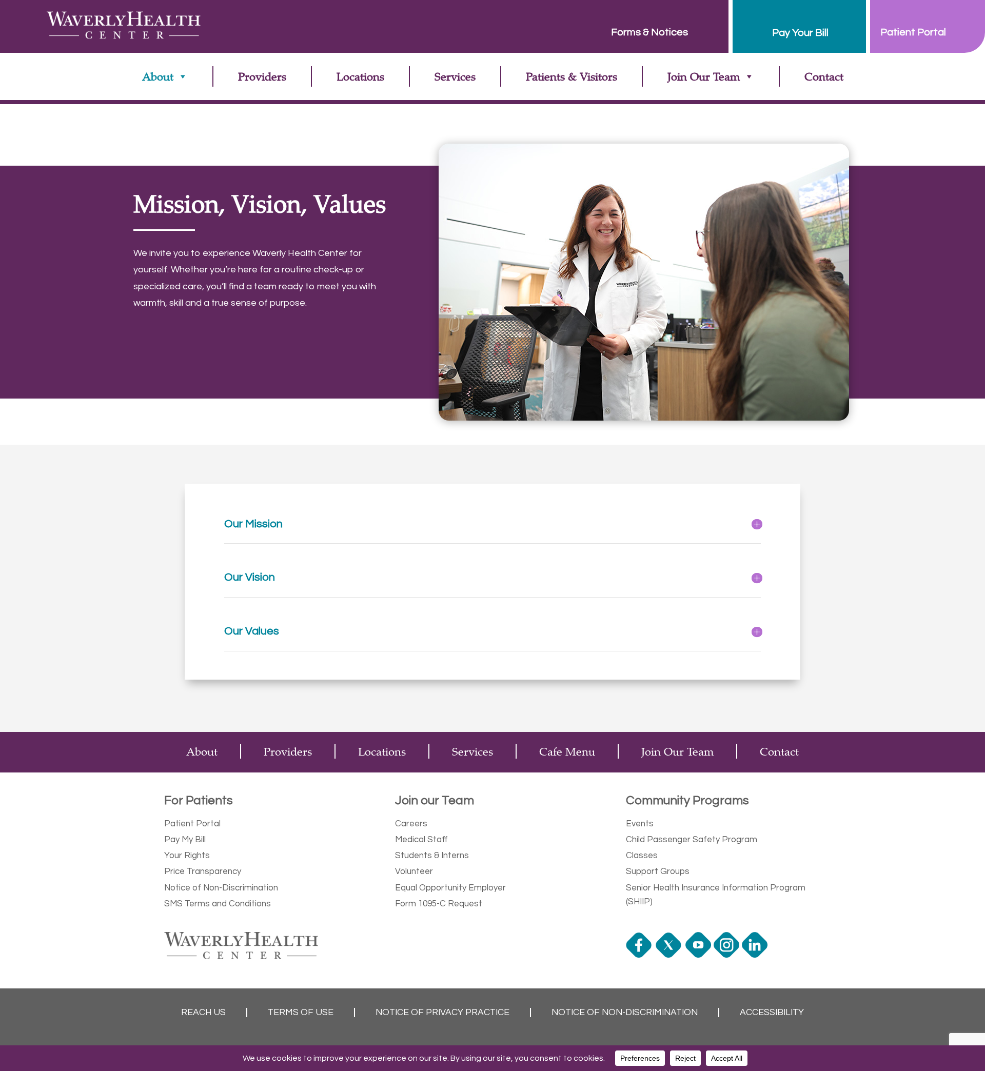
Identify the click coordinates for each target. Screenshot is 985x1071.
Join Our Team (703, 76)
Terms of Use (300, 1012)
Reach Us (203, 1012)
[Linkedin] (756, 955)
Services (455, 76)
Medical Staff (421, 839)
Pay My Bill (185, 839)
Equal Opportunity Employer (450, 888)
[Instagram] (728, 955)
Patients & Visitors (571, 76)
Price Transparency (202, 871)
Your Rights (187, 855)
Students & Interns (432, 855)
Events (640, 823)
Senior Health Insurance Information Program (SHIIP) (715, 894)
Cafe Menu (567, 751)
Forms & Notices (649, 32)
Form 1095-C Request (438, 903)
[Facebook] (640, 955)
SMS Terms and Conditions (217, 903)
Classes (642, 855)
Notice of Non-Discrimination (221, 888)
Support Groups (658, 871)
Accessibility (772, 1012)
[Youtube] (699, 955)
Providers (262, 76)
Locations (360, 76)
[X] (670, 955)
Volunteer (414, 871)
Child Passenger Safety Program (691, 839)
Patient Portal (192, 823)
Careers (411, 823)
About (157, 76)
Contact (823, 76)
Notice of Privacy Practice (442, 1012)
